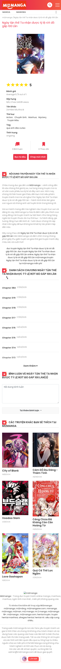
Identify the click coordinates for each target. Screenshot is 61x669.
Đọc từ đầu (20, 156)
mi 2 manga (41, 611)
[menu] (57, 5)
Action (9, 117)
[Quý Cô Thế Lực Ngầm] (46, 550)
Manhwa (21, 12)
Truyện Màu (13, 120)
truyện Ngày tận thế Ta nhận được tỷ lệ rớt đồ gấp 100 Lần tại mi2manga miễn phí (30, 260)
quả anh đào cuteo (15, 128)
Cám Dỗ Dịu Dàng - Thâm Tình (45, 471)
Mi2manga (35, 185)
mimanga (52, 608)
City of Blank (10, 470)
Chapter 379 (8, 297)
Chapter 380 (9, 287)
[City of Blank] (15, 450)
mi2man (17, 611)
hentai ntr (40, 617)
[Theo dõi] (43, 144)
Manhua (32, 117)
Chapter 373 (8, 357)
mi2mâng (21, 608)
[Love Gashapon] (15, 553)
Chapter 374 (9, 347)
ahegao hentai (26, 617)
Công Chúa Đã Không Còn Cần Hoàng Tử (43, 522)
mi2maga (7, 611)
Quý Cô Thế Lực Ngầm (43, 572)
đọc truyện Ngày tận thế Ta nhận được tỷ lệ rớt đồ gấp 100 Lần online (30, 253)
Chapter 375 (8, 337)
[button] (49, 4)
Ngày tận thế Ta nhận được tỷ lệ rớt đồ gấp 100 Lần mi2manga (31, 256)
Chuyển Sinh (20, 117)
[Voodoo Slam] (15, 497)
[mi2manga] (14, 4)
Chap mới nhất (38, 156)
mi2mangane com (36, 608)
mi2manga (7, 17)
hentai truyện (44, 614)
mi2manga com (28, 614)
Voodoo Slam (11, 518)
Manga (6, 12)
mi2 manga (28, 611)
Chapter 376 (8, 327)
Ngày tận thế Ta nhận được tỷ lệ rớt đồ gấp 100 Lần (36, 17)
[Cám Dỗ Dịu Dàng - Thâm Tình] (46, 449)
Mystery (42, 117)
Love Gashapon (12, 576)
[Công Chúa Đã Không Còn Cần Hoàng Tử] (46, 498)
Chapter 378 (9, 307)
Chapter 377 (8, 317)
